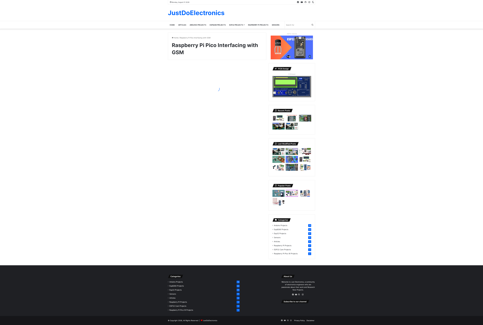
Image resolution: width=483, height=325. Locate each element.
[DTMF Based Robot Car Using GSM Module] (305, 167)
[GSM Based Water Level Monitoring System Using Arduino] (278, 167)
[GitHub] (299, 294)
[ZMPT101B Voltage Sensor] (292, 159)
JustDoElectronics (210, 320)
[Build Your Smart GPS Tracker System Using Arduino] (278, 193)
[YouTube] (296, 294)
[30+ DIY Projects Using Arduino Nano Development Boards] (292, 167)
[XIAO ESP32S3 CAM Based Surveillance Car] (292, 126)
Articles (182, 25)
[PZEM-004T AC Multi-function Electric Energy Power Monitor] (278, 118)
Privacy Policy (299, 320)
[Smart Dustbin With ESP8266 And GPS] (305, 151)
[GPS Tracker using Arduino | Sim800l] (305, 118)
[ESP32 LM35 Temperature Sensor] (278, 159)
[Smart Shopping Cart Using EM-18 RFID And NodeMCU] (292, 151)
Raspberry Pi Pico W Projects (286, 254)
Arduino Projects (198, 25)
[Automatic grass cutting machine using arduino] (278, 126)
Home (172, 25)
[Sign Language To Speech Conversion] (278, 202)
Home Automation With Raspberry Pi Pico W (189, 95)
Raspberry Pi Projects (258, 25)
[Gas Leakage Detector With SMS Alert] (292, 193)
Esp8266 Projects (218, 25)
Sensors (275, 25)
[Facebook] (293, 294)
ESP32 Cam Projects (282, 250)
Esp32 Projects (236, 25)
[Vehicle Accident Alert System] (305, 193)
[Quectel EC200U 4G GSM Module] (292, 118)
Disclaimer (310, 320)
